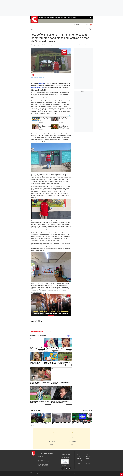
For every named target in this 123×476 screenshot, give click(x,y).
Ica (32, 29)
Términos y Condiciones (66, 451)
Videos (74, 17)
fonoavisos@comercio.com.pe (48, 457)
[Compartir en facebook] (87, 29)
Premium (88, 463)
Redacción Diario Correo (38, 77)
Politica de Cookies (65, 457)
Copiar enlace (46, 320)
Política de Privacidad (65, 454)
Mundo (48, 17)
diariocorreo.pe (76, 473)
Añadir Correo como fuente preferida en (82, 24)
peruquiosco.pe (84, 473)
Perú (45, 17)
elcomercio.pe (40, 473)
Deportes (52, 17)
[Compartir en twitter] (90, 29)
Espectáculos (63, 17)
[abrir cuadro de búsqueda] (90, 18)
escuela (60, 331)
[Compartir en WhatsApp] (39, 321)
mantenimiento (50, 331)
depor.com (62, 473)
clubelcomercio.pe (49, 473)
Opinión (87, 458)
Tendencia (69, 17)
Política (41, 17)
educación (56, 331)
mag (90, 473)
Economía (57, 17)
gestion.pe (56, 473)
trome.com (68, 473)
